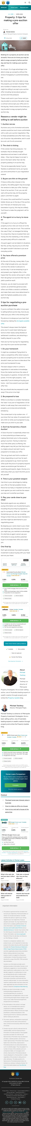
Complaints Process (15, 1098)
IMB (17, 822)
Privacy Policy (5, 1090)
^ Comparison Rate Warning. (12, 852)
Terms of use (13, 1090)
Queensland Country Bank (17, 573)
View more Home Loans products (15, 643)
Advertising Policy (20, 1092)
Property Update (14, 698)
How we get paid (10, 1092)
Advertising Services (11, 1097)
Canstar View (19, 1078)
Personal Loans (24, 7)
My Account (12, 1078)
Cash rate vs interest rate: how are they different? (22, 876)
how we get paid (21, 934)
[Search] (29, 2)
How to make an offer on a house (16, 806)
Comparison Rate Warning (20, 986)
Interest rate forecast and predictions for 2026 (22, 895)
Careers (25, 1094)
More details (14, 585)
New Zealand (21, 1097)
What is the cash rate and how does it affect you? (8, 876)
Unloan (16, 609)
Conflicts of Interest (8, 1094)
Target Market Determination (20, 1112)
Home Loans (14, 7)
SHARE (24, 38)
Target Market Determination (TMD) (17, 949)
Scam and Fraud (18, 1094)
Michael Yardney (10, 31)
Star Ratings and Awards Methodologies (15, 1095)
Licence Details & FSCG (23, 1090)
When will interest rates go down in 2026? (6, 895)
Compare (15, 785)
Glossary (26, 560)
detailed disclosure (9, 930)
